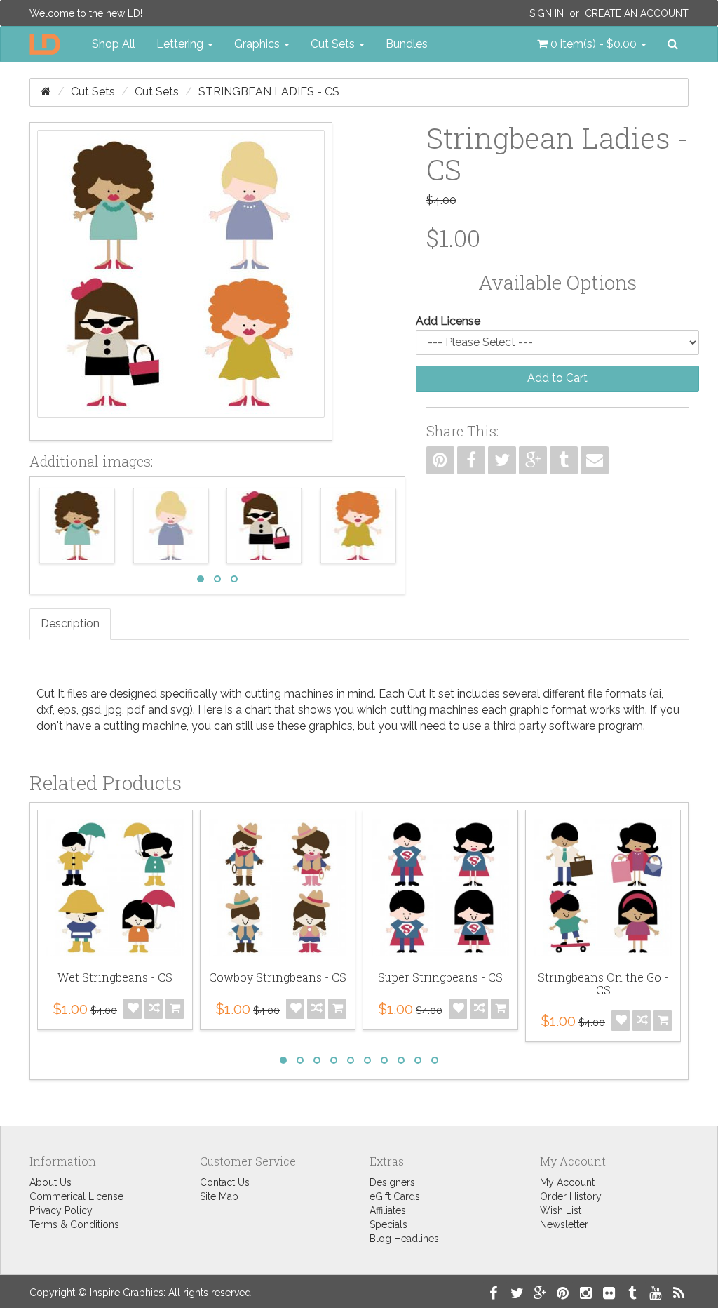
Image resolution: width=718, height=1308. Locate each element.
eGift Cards (395, 1196)
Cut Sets (93, 91)
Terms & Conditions (74, 1224)
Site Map (219, 1196)
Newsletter (564, 1224)
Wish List (560, 1210)
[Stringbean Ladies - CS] (180, 281)
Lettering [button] (181, 44)
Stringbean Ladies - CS (268, 91)
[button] (592, 44)
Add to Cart (557, 378)
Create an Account (637, 13)
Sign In (546, 13)
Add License (448, 321)
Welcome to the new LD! (85, 13)
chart (258, 709)
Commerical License (76, 1196)
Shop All (113, 44)
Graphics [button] (258, 44)
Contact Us (225, 1182)
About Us (50, 1182)
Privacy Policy (61, 1210)
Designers (392, 1182)
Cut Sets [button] (334, 44)
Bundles (407, 44)
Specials (388, 1224)
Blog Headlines (404, 1238)
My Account (567, 1182)
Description (70, 623)
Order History (571, 1196)
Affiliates (388, 1210)
